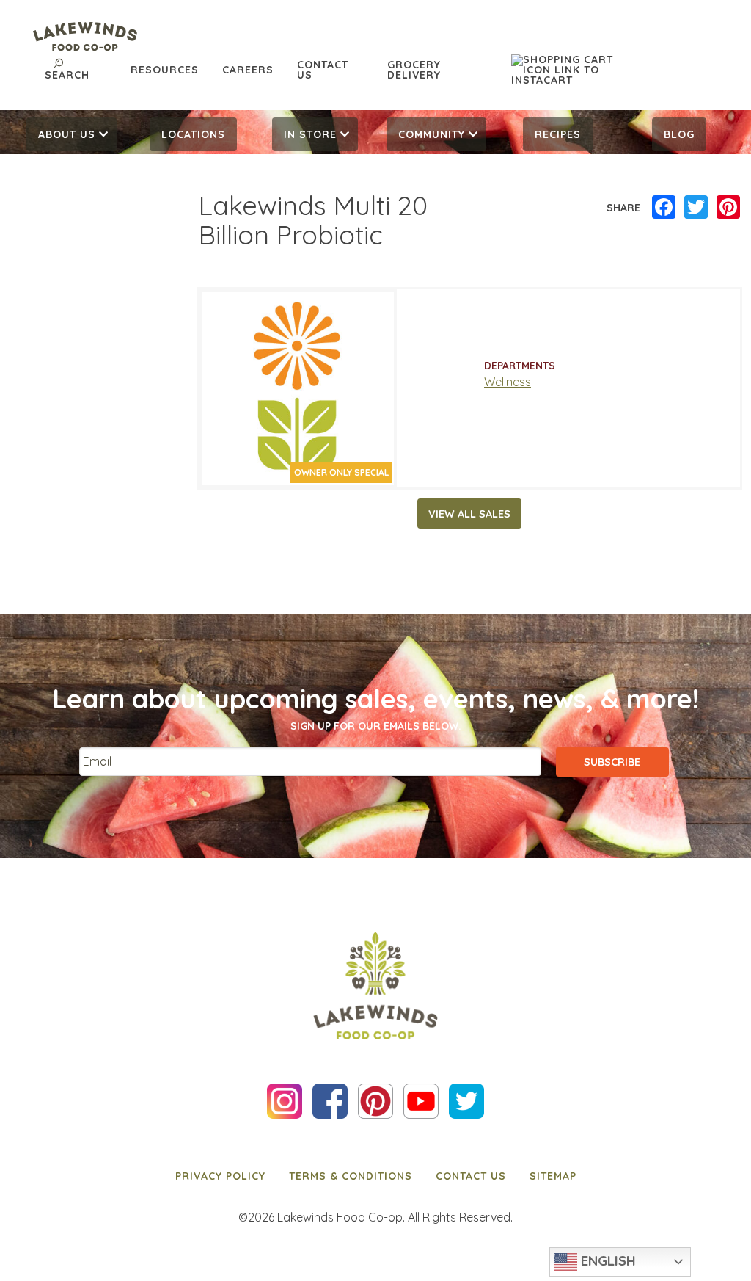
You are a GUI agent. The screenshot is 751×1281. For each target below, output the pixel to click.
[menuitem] (72, 134)
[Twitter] (696, 207)
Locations (193, 134)
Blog (679, 134)
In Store (310, 134)
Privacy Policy (220, 1176)
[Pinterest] (728, 207)
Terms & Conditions (350, 1176)
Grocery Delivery (414, 69)
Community (431, 134)
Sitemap (553, 1176)
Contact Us (322, 69)
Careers (248, 69)
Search (67, 74)
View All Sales (469, 513)
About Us (66, 134)
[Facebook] (663, 207)
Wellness (507, 381)
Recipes (558, 134)
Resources (165, 69)
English (606, 1260)
